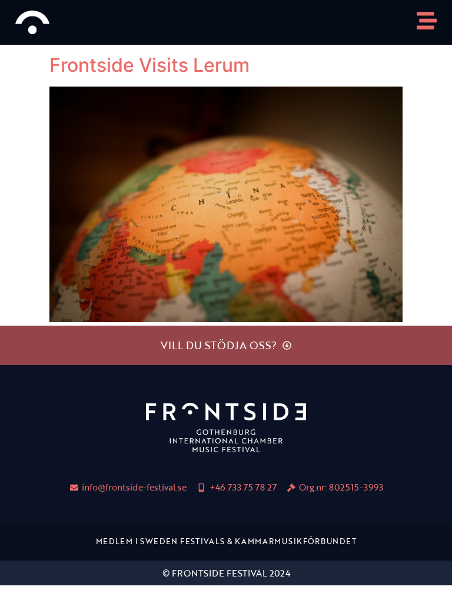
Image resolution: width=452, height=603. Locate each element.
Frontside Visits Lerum (149, 65)
